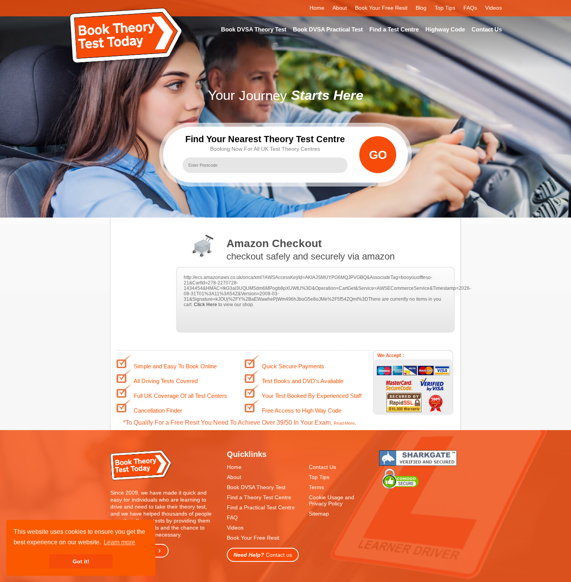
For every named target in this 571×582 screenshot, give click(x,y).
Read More (344, 423)
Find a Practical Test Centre (261, 507)
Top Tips (445, 8)
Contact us (262, 555)
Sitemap (319, 514)
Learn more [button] (119, 542)
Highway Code (445, 29)
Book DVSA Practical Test (328, 29)
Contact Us (487, 29)
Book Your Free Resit (381, 8)
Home (317, 8)
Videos (493, 8)
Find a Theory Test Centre (259, 497)
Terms (316, 487)
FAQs (470, 8)
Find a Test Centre (394, 29)
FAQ (232, 517)
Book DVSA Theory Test (253, 29)
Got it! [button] (81, 561)
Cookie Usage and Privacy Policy (331, 500)
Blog (421, 8)
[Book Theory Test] (141, 479)
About (340, 8)
